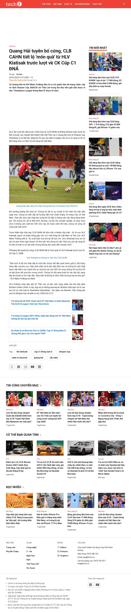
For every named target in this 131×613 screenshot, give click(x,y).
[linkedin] (39, 366)
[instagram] (25, 366)
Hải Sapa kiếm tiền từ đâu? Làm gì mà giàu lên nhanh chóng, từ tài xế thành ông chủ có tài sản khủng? (105, 251)
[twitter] (11, 366)
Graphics (64, 556)
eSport (91, 204)
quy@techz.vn (89, 557)
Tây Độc (19, 74)
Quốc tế (68, 4)
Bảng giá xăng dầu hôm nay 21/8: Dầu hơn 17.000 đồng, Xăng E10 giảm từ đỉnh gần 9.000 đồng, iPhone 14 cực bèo (80, 520)
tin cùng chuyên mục (23, 385)
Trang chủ (10, 547)
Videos (63, 547)
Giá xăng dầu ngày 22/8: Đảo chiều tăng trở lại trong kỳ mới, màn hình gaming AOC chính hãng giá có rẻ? (105, 210)
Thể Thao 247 (32, 564)
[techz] (14, 4)
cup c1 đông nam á (43, 352)
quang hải (38, 357)
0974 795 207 (99, 561)
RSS (28, 560)
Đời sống (92, 245)
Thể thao (46, 4)
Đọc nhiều (14, 487)
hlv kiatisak (22, 352)
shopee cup (64, 352)
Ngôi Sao (30, 556)
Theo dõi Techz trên (18, 80)
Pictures (64, 551)
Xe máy (91, 74)
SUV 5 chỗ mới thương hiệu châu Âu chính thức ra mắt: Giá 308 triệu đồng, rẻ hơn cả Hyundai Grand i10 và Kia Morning (80, 468)
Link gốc (13, 345)
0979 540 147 (92, 554)
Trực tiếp (97, 4)
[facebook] (18, 366)
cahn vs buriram (19, 357)
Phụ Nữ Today (12, 551)
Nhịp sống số (94, 118)
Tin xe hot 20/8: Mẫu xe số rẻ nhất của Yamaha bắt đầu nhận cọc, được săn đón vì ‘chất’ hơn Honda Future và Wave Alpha (111, 468)
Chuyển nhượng (82, 4)
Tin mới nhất (98, 47)
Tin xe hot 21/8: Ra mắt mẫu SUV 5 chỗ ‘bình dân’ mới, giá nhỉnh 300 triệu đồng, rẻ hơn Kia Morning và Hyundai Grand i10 (50, 468)
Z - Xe (29, 551)
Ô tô (7, 459)
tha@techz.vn (83, 563)
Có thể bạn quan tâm (22, 434)
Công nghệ (31, 547)
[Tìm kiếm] (122, 4)
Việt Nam (57, 4)
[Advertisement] (47, 112)
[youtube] (32, 366)
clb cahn (54, 357)
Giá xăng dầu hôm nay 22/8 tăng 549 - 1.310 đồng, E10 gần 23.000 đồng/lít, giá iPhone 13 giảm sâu (104, 124)
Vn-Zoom (30, 568)
